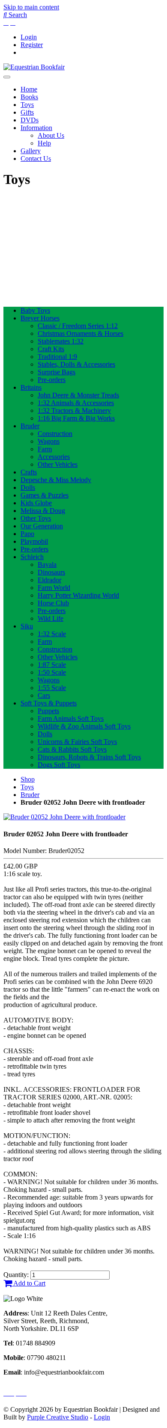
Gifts (27, 112)
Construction (55, 433)
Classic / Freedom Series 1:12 (78, 325)
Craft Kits (51, 349)
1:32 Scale (52, 633)
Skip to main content (31, 7)
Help (44, 143)
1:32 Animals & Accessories (76, 402)
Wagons (49, 441)
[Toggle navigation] (6, 77)
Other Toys (36, 518)
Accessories (54, 456)
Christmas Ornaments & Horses (80, 333)
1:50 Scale (52, 672)
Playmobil (34, 541)
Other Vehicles (58, 464)
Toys (27, 104)
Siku (27, 626)
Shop (28, 779)
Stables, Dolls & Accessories (76, 364)
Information (36, 127)
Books (29, 97)
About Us (51, 135)
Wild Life (50, 618)
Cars (44, 695)
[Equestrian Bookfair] (34, 67)
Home (29, 89)
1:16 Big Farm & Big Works (76, 418)
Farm (45, 449)
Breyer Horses (40, 318)
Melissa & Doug (43, 510)
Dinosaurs (51, 572)
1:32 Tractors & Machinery (74, 410)
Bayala (47, 564)
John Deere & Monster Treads (78, 395)
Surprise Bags (56, 372)
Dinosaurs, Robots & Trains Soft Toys (89, 757)
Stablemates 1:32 (61, 341)
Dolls (28, 487)
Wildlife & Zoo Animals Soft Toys (84, 726)
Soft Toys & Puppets (49, 703)
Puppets (48, 710)
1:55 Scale (52, 687)
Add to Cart (28, 1283)
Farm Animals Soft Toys (71, 718)
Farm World (54, 587)
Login (29, 37)
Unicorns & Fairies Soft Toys (77, 741)
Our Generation (42, 526)
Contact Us (36, 158)
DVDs (30, 120)
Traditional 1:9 (57, 356)
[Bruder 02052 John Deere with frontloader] (64, 817)
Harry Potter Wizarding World (78, 595)
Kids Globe (36, 503)
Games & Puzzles (45, 495)
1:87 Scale (52, 664)
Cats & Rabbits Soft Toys (72, 749)
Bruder (30, 426)
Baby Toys (35, 310)
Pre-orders (52, 379)
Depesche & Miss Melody (56, 479)
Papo (27, 533)
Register (32, 44)
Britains (31, 387)
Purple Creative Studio (57, 1417)
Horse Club (53, 603)
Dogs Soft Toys (59, 764)
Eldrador (49, 580)
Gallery (31, 150)
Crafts (29, 472)
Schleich (32, 556)
